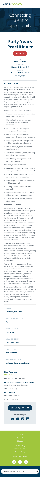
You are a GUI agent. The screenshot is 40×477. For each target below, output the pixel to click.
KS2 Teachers (9, 393)
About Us (20, 435)
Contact (20, 438)
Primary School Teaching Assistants (19, 382)
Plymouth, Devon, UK (20, 67)
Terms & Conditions (20, 449)
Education (10, 332)
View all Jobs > (9, 374)
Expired (20, 53)
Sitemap (20, 441)
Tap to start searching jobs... (14, 471)
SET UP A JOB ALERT (20, 408)
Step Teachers (20, 62)
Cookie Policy (20, 452)
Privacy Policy (20, 446)
